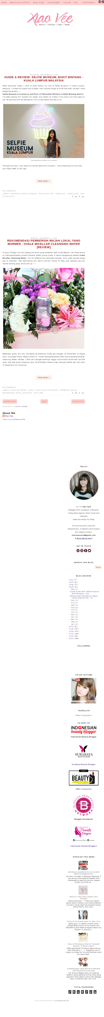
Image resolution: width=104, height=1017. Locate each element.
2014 (71, 634)
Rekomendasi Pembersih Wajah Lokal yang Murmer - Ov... (84, 597)
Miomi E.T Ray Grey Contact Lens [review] (84, 898)
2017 (71, 626)
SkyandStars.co (62, 1001)
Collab (67, 2)
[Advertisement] (44, 52)
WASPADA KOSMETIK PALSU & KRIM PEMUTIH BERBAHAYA (84, 873)
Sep (73, 605)
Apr (73, 617)
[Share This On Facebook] (73, 196)
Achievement (54, 2)
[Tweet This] (76, 196)
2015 (71, 631)
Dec (73, 589)
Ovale (31, 390)
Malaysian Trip (46, 194)
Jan (73, 624)
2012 (71, 638)
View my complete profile (14, 419)
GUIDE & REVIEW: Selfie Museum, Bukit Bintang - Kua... (85, 593)
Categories (89, 2)
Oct (73, 603)
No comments (9, 191)
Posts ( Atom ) (21, 406)
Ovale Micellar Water (47, 390)
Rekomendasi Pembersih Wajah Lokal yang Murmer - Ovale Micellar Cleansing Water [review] (43, 244)
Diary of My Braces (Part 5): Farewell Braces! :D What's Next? (84, 945)
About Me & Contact (20, 2)
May (73, 615)
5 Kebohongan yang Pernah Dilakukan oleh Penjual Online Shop (83, 970)
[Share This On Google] (83, 196)
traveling (61, 194)
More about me (84, 538)
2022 (71, 580)
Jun (73, 612)
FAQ (75, 2)
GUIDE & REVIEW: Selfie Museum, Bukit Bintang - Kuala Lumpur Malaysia (43, 79)
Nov (73, 600)
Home (4, 2)
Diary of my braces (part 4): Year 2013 (83, 921)
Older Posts (78, 401)
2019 (71, 584)
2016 (71, 629)
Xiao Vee (9, 416)
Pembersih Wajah (69, 390)
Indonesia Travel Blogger (24, 194)
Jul (72, 610)
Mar (73, 619)
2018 (71, 587)
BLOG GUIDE (39, 2)
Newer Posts (10, 401)
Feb (73, 622)
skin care (38, 393)
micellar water (19, 390)
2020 (71, 582)
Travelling (73, 194)
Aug (73, 607)
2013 (71, 636)
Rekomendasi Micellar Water (17, 393)
